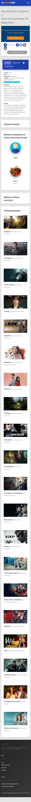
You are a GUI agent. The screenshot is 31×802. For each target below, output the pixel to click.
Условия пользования (7, 786)
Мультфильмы (8, 82)
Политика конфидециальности (10, 784)
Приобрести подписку (15, 38)
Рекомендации (9, 66)
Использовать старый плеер (17, 52)
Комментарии (16, 62)
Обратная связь (5, 765)
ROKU (2, 755)
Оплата (3, 777)
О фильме (7, 62)
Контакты (3, 767)
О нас (2, 762)
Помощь (3, 770)
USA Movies (16, 82)
